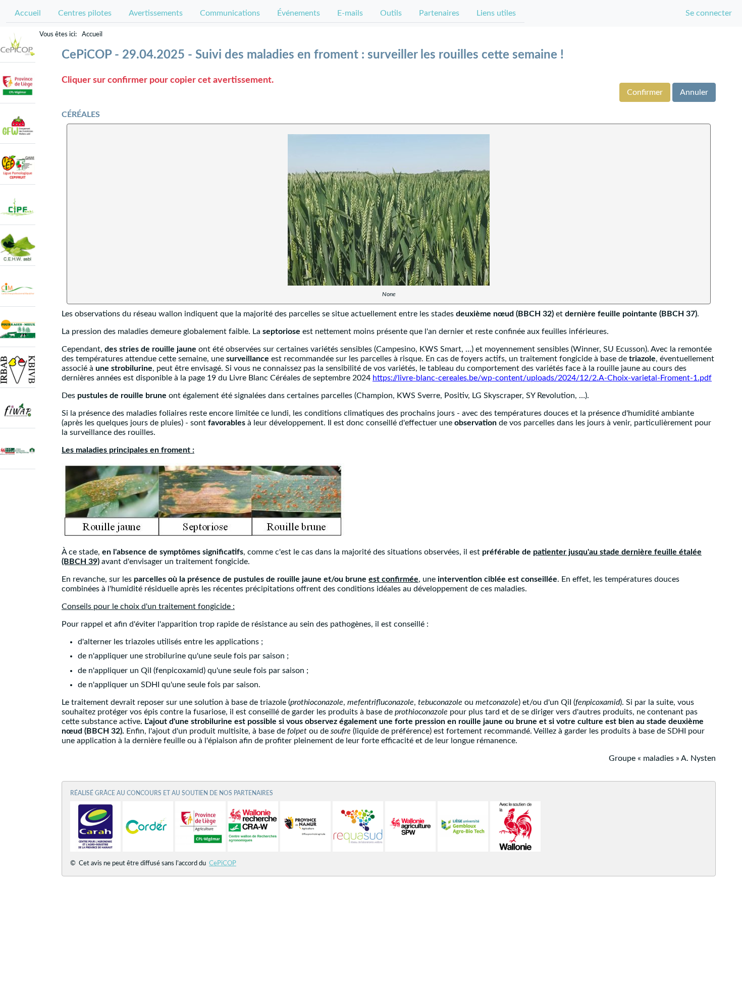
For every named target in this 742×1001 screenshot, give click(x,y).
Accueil (28, 13)
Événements (298, 13)
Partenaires (439, 13)
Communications (230, 13)
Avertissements (156, 13)
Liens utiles (496, 13)
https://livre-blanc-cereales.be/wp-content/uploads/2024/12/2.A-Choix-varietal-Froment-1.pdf (542, 378)
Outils (391, 13)
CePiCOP (222, 863)
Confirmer (645, 92)
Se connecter (708, 13)
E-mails (350, 13)
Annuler (694, 92)
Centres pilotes (85, 13)
